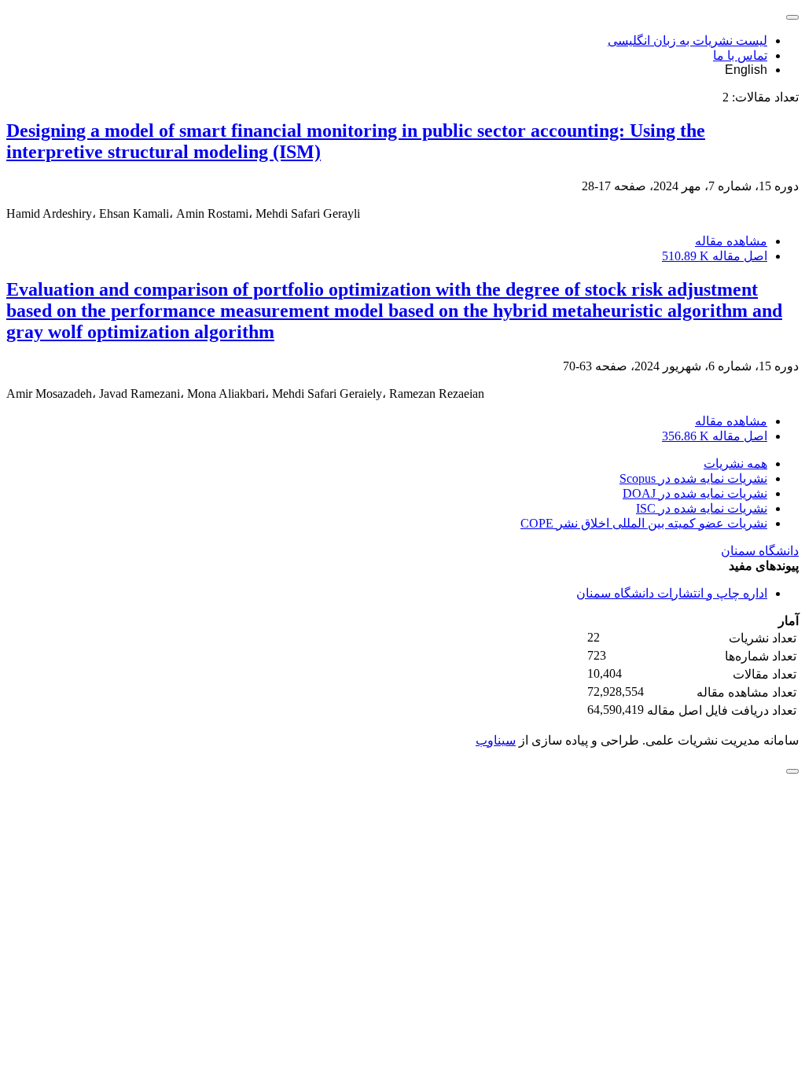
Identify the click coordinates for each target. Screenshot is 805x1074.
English (746, 69)
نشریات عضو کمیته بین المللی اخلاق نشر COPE (643, 523)
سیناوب (496, 740)
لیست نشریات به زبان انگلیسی (687, 40)
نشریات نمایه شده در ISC (701, 508)
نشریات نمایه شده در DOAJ (695, 493)
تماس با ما (740, 55)
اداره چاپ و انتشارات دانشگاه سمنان (671, 593)
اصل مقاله (714, 256)
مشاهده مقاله (731, 241)
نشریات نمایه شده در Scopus (693, 478)
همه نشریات (735, 463)
